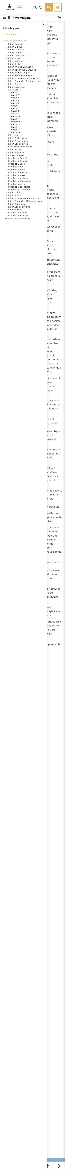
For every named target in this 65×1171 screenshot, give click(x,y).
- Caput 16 (14, 132)
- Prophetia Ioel (14, 166)
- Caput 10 (14, 116)
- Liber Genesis (14, 44)
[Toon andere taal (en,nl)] (59, 17)
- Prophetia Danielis (17, 161)
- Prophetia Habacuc (17, 215)
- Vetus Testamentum (15, 40)
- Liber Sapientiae (16, 204)
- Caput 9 (14, 113)
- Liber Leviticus (15, 49)
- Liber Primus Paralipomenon (22, 78)
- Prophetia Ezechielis (18, 158)
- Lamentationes (15, 155)
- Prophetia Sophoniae (18, 181)
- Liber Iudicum (14, 61)
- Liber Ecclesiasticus (18, 207)
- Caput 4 (14, 100)
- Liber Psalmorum (16, 138)
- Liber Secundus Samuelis (21, 70)
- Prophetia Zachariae (18, 187)
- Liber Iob (12, 135)
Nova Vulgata (21, 18)
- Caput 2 (14, 95)
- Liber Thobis (14, 192)
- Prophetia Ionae (15, 175)
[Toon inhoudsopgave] (4, 17)
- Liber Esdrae (14, 84)
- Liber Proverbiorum (17, 141)
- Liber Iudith (13, 195)
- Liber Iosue (13, 58)
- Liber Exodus (14, 47)
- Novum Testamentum (16, 218)
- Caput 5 (14, 103)
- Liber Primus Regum (18, 72)
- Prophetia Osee (15, 164)
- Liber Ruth (13, 64)
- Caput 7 (14, 108)
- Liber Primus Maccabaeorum (22, 198)
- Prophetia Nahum (16, 212)
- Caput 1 (13, 92)
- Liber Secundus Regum (19, 75)
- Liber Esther (14, 90)
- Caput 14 (14, 127)
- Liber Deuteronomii (17, 55)
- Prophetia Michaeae (18, 178)
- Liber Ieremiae (15, 152)
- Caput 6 (14, 106)
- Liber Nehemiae (15, 87)
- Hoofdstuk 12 (16, 121)
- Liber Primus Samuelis (19, 67)
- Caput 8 (14, 111)
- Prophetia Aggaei (16, 184)
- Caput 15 (14, 130)
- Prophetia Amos (15, 169)
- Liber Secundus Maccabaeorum (24, 201)
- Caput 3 (14, 98)
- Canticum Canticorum (19, 146)
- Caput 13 (14, 124)
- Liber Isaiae (13, 149)
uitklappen (11, 34)
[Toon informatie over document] (9, 17)
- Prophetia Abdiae (16, 172)
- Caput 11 (14, 119)
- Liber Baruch (14, 209)
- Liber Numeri (14, 52)
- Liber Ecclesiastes (17, 144)
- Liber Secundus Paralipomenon (24, 81)
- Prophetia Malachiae (18, 189)
